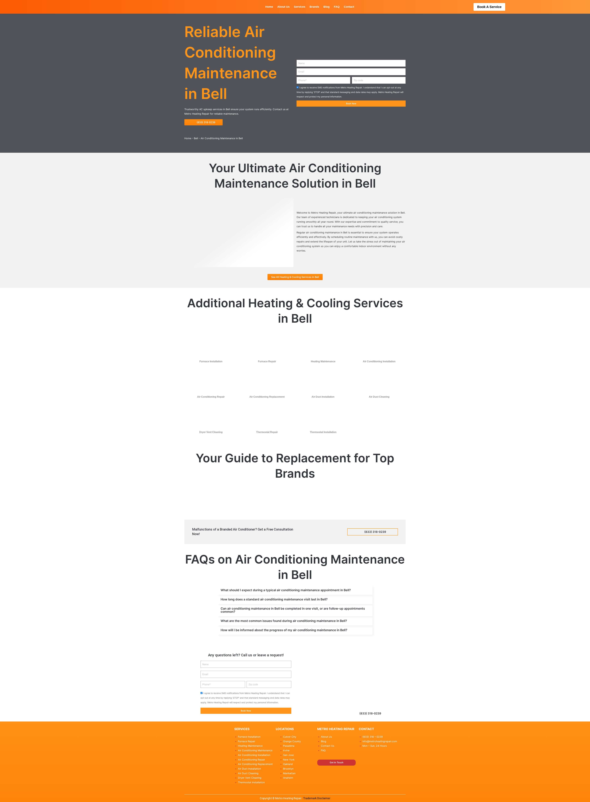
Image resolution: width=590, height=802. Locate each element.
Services (299, 6)
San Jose (288, 755)
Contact (349, 6)
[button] (295, 590)
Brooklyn (288, 768)
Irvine (286, 750)
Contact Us (327, 745)
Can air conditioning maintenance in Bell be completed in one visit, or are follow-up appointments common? (293, 610)
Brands (314, 6)
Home (269, 6)
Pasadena (288, 745)
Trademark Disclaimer (316, 798)
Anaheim (288, 777)
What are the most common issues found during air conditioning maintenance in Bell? (284, 621)
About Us (283, 6)
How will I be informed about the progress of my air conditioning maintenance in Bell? (284, 630)
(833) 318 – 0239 (372, 736)
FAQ (337, 6)
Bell (196, 138)
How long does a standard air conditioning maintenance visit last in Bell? (274, 599)
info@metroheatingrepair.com (379, 741)
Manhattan (289, 773)
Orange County (292, 741)
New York (289, 759)
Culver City (289, 736)
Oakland (288, 764)
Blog (326, 6)
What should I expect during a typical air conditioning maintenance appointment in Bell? (286, 590)
